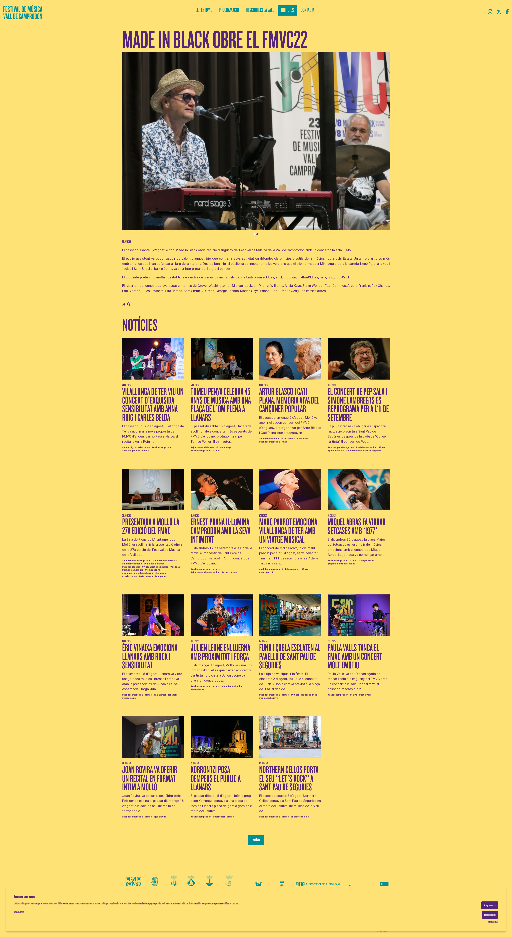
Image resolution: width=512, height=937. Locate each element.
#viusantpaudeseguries (341, 447)
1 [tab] (255, 234)
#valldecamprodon (162, 447)
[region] (256, 144)
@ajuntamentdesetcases (341, 563)
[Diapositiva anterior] (127, 144)
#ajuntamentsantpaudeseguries (363, 450)
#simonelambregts (132, 569)
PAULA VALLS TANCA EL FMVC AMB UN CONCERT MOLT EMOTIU (355, 656)
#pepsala (175, 566)
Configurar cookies (493, 922)
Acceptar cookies (490, 905)
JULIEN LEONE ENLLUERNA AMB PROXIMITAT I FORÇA (220, 652)
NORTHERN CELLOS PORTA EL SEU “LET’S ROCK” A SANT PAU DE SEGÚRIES (288, 778)
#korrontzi (219, 816)
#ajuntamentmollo (269, 438)
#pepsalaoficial (336, 450)
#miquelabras (366, 560)
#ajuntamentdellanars (202, 447)
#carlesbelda (142, 447)
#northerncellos (300, 816)
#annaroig (127, 447)
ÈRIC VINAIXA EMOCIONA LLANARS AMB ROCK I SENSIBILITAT (149, 656)
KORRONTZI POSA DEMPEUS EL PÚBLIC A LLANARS (216, 778)
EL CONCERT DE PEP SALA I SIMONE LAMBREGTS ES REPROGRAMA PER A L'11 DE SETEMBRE (358, 404)
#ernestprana (229, 572)
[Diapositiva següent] (384, 144)
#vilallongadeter (131, 450)
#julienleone (197, 689)
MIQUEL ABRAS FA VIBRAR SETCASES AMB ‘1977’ (357, 526)
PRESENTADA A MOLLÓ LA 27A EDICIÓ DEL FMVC (150, 526)
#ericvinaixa (129, 698)
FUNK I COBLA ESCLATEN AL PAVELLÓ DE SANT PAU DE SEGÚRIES (289, 656)
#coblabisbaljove (268, 698)
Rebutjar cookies (490, 914)
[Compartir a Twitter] (124, 304)
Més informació (19, 912)
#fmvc (145, 450)
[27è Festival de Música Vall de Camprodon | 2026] (85, 13)
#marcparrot (266, 572)
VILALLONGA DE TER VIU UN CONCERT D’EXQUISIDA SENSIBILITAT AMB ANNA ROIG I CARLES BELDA (153, 404)
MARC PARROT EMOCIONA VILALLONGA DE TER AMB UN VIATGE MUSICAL (288, 531)
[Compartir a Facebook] (128, 304)
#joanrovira (160, 816)
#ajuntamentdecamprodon (136, 560)
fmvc (284, 441)
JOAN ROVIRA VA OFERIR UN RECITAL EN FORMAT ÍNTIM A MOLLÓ (149, 778)
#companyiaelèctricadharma (137, 573)
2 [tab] (257, 234)
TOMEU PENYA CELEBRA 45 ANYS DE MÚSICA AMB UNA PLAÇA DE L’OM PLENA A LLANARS (221, 404)
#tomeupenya (223, 447)
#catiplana (302, 438)
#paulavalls (365, 694)
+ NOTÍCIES (256, 840)
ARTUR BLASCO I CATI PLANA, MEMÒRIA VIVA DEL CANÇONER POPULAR (289, 400)
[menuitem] (490, 12)
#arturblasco (288, 438)
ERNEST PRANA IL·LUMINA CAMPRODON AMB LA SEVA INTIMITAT (220, 531)
